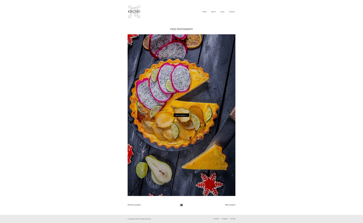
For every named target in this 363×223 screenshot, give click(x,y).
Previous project (134, 205)
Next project (230, 205)
